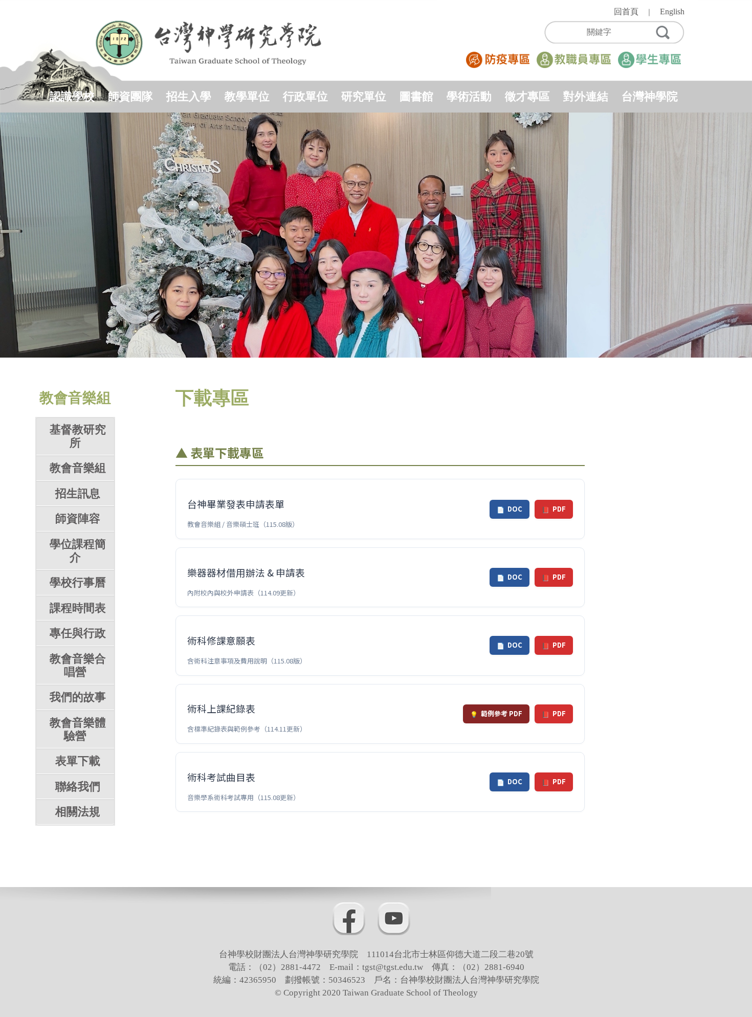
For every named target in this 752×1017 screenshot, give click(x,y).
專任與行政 (78, 633)
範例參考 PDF (496, 713)
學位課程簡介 (78, 551)
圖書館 (416, 96)
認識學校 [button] (72, 96)
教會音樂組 (78, 467)
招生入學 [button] (188, 96)
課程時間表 (78, 608)
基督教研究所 (78, 436)
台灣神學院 (650, 96)
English (672, 11)
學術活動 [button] (469, 96)
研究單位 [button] (363, 96)
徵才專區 (527, 96)
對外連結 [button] (585, 96)
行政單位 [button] (305, 96)
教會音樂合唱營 (78, 665)
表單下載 (77, 761)
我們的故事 (78, 697)
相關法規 (77, 811)
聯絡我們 (77, 786)
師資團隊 (130, 96)
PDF (554, 509)
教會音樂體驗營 (78, 729)
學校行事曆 (78, 582)
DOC (509, 509)
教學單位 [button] (247, 96)
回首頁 (626, 11)
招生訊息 (77, 493)
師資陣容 (77, 518)
